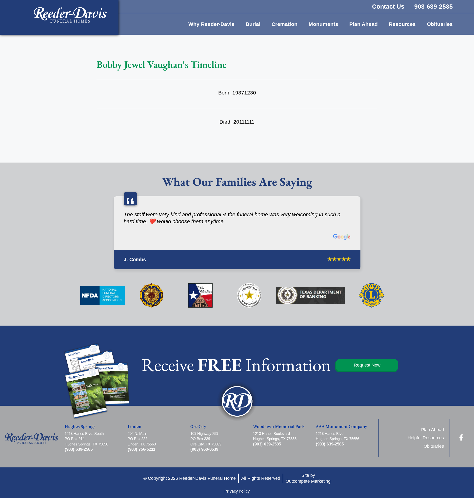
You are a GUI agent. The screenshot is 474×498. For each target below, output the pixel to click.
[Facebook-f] (461, 471)
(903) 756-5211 (141, 482)
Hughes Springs (80, 460)
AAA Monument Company (341, 460)
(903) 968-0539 (204, 482)
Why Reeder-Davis (211, 24)
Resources (402, 24)
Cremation (284, 24)
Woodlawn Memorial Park (279, 460)
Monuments (323, 24)
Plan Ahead (363, 24)
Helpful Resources (426, 471)
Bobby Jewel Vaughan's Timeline (161, 64)
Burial (253, 24)
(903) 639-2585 (79, 482)
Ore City (198, 460)
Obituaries (440, 24)
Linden (134, 460)
